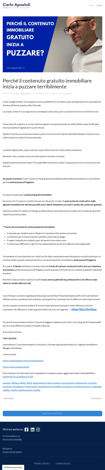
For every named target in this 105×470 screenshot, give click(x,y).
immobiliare (18, 386)
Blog (99, 5)
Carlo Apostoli (22, 93)
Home (91, 5)
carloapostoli (81, 383)
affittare (15, 383)
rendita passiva (25, 390)
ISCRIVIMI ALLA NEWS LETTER (18, 376)
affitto (23, 383)
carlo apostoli (67, 383)
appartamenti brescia (43, 383)
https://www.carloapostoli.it (16, 367)
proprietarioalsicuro (81, 386)
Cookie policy (63, 463)
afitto (29, 383)
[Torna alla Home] (18, 5)
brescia (57, 383)
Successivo (96, 398)
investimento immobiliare (50, 386)
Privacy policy (42, 463)
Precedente (9, 398)
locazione (67, 386)
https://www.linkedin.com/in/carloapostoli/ (23, 360)
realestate (96, 386)
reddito (6, 390)
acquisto (7, 383)
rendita (14, 390)
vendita (36, 390)
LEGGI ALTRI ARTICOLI (52, 413)
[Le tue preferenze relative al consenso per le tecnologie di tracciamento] (13, 467)
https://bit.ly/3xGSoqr (84, 309)
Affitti (68, 93)
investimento (30, 386)
